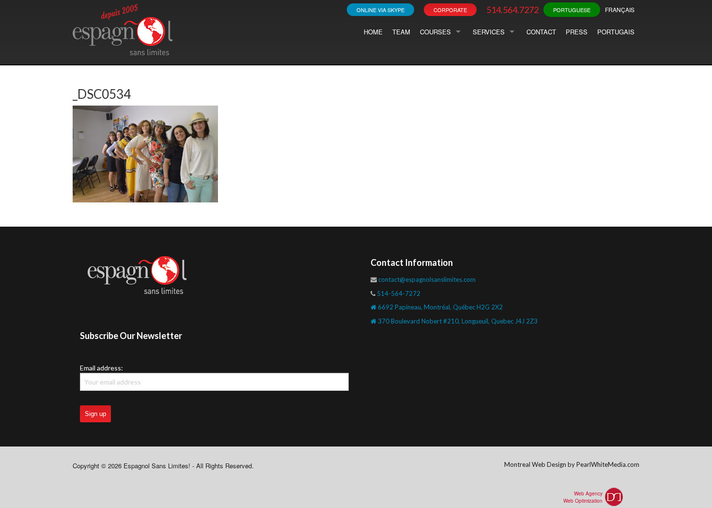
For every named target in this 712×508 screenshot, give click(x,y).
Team (401, 31)
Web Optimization (583, 500)
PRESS (577, 31)
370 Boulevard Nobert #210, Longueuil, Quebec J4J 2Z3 (457, 321)
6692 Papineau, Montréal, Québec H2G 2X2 (439, 307)
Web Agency (588, 493)
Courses (435, 31)
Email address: (101, 368)
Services (489, 31)
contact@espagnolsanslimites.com (427, 279)
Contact (541, 31)
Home (373, 31)
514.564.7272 (512, 9)
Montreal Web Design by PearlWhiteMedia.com (571, 464)
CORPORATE (450, 10)
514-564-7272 (398, 293)
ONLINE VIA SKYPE (380, 10)
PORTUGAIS (616, 31)
